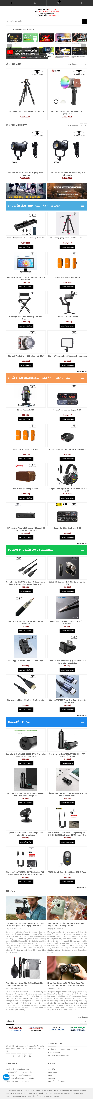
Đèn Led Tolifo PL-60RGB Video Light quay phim (26, 112)
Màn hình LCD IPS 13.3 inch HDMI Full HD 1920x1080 (26, 278)
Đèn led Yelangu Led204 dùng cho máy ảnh (67, 356)
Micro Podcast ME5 (25, 410)
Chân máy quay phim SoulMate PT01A (67, 238)
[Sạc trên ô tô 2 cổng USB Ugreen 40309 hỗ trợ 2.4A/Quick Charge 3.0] (25, 779)
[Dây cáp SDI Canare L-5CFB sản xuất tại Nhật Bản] (67, 607)
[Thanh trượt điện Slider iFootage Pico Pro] (25, 224)
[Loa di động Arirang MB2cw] (25, 474)
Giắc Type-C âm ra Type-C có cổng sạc (25, 660)
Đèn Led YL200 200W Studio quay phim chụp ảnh (26, 173)
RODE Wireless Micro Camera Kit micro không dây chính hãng (67, 134)
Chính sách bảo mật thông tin (17, 1081)
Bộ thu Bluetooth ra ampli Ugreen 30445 (67, 449)
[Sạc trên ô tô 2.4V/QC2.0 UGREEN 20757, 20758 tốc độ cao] (67, 740)
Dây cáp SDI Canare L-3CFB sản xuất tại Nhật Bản (26, 622)
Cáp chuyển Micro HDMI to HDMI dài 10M (25, 700)
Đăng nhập (52, 1072)
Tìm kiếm (51, 1069)
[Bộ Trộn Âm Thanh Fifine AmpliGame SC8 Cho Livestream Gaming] (25, 514)
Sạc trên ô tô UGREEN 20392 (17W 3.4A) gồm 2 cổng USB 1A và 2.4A (25, 755)
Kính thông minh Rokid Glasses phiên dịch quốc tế (67, 72)
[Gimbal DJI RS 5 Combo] (67, 302)
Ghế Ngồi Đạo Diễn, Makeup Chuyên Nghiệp (25, 317)
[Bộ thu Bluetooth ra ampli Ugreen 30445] (67, 435)
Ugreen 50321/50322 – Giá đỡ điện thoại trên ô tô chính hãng (26, 834)
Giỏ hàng (51, 1078)
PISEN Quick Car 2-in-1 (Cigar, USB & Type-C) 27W (67, 873)
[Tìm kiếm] (84, 21)
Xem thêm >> (73, 64)
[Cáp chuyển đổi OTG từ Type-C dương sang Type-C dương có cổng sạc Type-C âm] (25, 568)
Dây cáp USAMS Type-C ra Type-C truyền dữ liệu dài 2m (67, 701)
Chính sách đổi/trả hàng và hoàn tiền (20, 1078)
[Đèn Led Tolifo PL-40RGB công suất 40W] (25, 342)
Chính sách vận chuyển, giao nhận (19, 1075)
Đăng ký (51, 1075)
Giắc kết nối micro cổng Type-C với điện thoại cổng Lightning (67, 661)
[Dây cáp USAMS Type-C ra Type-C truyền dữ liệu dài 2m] (67, 686)
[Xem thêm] (81, 371)
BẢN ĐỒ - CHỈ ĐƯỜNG (56, 1081)
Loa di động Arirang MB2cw (25, 488)
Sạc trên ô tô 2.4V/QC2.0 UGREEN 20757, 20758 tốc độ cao (67, 755)
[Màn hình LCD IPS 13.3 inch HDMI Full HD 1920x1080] (25, 263)
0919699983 (55, 1052)
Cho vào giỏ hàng (25, 247)
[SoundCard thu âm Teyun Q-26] (67, 396)
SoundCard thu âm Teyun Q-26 (67, 410)
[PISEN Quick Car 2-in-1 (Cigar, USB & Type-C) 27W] (67, 858)
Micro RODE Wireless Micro (67, 277)
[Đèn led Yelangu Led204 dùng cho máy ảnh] (67, 342)
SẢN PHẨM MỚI (14, 63)
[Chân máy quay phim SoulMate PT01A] (67, 224)
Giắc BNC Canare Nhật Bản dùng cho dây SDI (67, 583)
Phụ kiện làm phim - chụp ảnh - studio (34, 205)
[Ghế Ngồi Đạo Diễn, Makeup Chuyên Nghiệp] (25, 302)
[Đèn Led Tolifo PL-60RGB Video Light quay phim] (26, 88)
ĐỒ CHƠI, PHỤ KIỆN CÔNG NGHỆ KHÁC (30, 549)
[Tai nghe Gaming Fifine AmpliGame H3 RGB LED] (67, 474)
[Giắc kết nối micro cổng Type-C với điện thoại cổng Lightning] (67, 646)
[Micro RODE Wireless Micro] (67, 263)
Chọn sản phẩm (25, 365)
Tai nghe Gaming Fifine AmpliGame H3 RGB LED (67, 489)
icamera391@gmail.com (59, 1055)
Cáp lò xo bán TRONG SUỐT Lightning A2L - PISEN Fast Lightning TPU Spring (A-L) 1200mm (25, 874)
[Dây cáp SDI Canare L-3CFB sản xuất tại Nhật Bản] (25, 607)
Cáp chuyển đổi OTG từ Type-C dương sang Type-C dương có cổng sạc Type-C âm (25, 583)
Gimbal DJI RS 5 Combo (67, 316)
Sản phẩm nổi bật (16, 125)
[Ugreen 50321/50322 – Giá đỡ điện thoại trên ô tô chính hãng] (26, 818)
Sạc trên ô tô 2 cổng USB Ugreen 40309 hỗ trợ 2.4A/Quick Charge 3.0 (25, 794)
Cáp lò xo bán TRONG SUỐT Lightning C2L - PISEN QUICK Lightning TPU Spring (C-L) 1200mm (67, 835)
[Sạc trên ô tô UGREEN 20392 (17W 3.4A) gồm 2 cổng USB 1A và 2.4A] (25, 740)
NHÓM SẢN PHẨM (19, 721)
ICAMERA (55, 1096)
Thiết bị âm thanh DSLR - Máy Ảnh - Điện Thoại (39, 377)
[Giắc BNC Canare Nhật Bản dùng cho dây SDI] (67, 568)
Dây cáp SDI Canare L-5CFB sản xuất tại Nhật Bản (67, 622)
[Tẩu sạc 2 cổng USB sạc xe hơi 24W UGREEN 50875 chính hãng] (67, 779)
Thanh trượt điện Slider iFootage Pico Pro (26, 238)
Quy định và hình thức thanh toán (19, 1072)
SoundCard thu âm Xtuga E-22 (67, 528)
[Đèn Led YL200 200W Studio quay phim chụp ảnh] (26, 149)
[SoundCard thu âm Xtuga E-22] (67, 514)
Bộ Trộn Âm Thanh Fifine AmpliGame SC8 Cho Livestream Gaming (25, 529)
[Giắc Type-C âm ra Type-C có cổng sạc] (25, 646)
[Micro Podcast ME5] (25, 396)
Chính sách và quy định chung (17, 1069)
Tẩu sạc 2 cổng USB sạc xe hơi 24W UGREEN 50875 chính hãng (67, 794)
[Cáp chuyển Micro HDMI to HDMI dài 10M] (25, 686)
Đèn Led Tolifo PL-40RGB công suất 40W (26, 356)
